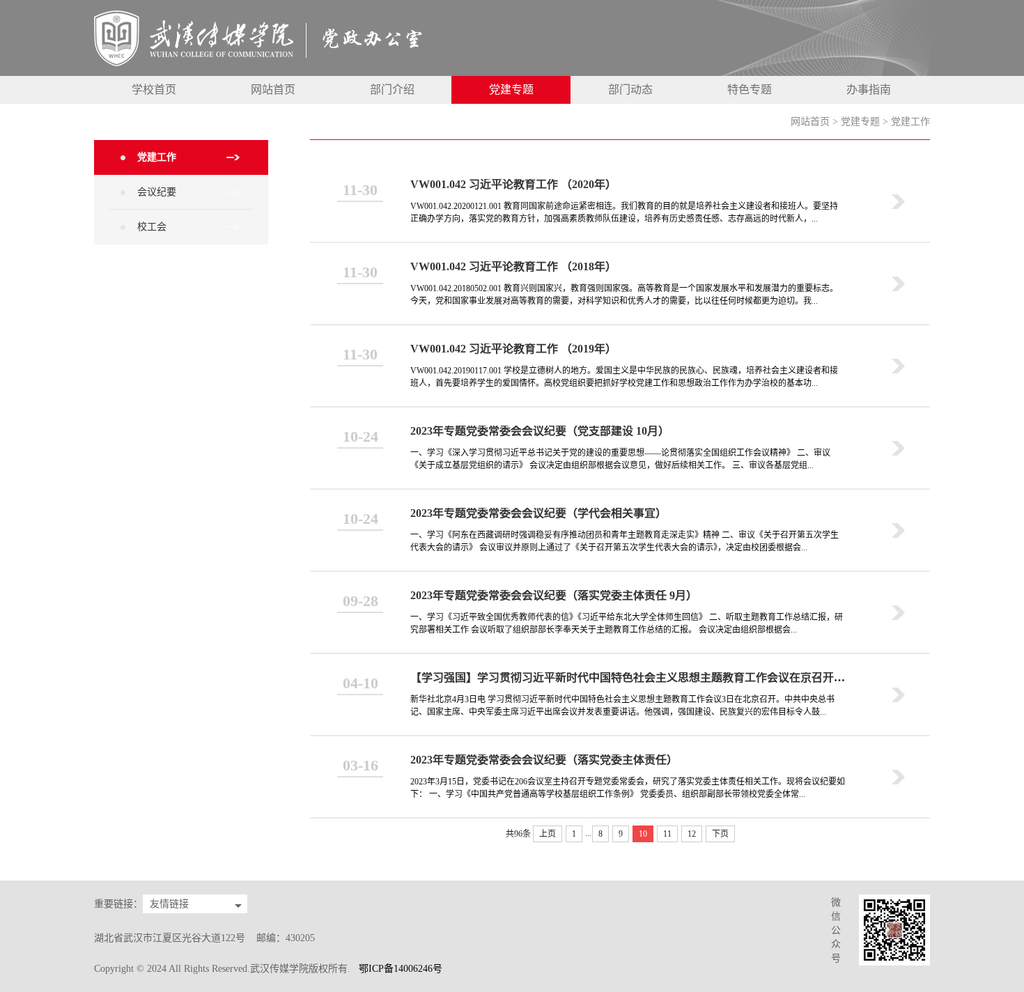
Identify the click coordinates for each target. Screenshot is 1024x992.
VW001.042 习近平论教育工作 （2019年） (513, 349)
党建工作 (910, 121)
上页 (547, 834)
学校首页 (154, 89)
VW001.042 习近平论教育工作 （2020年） (513, 184)
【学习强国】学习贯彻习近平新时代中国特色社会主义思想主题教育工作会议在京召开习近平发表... (654, 677)
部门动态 (630, 89)
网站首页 (273, 89)
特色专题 (749, 89)
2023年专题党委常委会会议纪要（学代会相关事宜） (538, 513)
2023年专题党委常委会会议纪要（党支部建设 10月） (539, 431)
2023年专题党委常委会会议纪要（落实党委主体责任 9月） (553, 595)
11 (667, 834)
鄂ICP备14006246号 (400, 968)
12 (692, 834)
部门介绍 (392, 89)
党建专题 (511, 89)
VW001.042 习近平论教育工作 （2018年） (513, 266)
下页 (720, 834)
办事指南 (868, 89)
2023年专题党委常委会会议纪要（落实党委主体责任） (544, 760)
